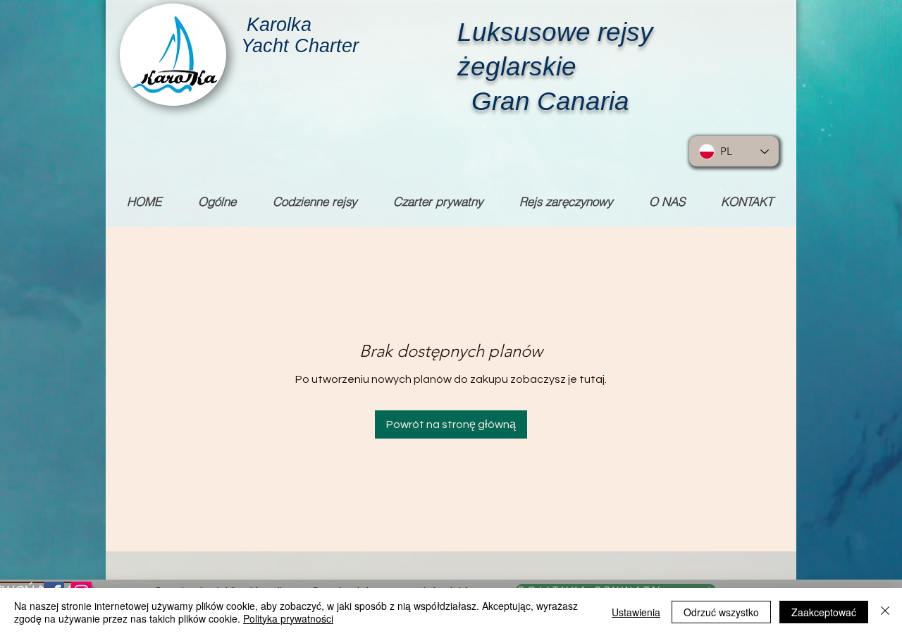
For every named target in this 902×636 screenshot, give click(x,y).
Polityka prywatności (288, 618)
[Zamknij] (885, 612)
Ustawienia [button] (636, 612)
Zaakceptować (823, 612)
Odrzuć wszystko (721, 612)
